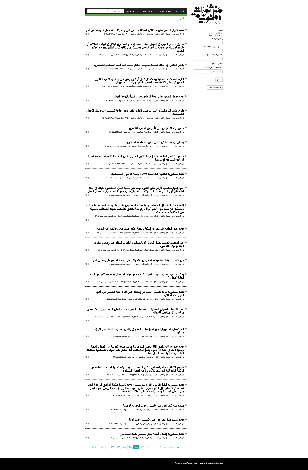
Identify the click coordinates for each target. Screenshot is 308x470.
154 (118, 447)
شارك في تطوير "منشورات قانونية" (186, 463)
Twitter (86, 34)
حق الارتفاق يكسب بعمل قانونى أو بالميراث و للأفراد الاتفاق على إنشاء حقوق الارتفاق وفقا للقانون (139, 244)
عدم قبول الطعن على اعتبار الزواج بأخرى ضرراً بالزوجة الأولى (149, 96)
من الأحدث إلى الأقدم (216, 35)
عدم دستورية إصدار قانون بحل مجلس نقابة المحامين (152, 434)
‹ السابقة (171, 447)
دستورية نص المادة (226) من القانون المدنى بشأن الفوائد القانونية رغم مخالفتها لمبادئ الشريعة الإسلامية (136, 158)
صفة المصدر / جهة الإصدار (213, 67)
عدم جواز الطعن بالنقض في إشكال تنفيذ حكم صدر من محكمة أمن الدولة (140, 228)
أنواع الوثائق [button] (179, 11)
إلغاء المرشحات (214, 87)
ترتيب (221, 30)
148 (154, 447)
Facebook (89, 34)
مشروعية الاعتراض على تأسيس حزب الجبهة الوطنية (153, 405)
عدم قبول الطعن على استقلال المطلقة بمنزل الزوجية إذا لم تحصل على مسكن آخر (135, 30)
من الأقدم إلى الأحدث (216, 33)
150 (142, 447)
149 (148, 447)
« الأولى (179, 447)
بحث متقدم (130, 11)
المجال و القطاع (217, 63)
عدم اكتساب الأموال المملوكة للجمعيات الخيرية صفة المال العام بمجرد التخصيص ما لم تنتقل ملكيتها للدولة (135, 311)
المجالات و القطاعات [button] (164, 11)
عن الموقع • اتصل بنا (215, 463)
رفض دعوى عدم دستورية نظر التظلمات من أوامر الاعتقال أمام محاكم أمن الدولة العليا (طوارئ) (136, 276)
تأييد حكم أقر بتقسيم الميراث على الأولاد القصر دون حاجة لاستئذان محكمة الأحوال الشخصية (135, 112)
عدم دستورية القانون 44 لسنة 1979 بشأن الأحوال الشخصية (147, 174)
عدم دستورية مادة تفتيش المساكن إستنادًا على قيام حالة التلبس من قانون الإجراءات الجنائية (139, 293)
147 (159, 447)
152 (130, 447)
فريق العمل (203, 463)
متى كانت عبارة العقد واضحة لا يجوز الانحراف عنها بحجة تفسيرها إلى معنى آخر (138, 260)
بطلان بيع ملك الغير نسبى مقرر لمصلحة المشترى (155, 142)
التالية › (101, 447)
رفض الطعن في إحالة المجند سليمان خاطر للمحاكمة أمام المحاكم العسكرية (139, 65)
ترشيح (219, 79)
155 (112, 447)
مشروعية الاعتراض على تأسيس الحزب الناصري (156, 128)
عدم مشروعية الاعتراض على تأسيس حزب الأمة (156, 419)
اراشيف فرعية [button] (147, 11)
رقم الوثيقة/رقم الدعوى (214, 55)
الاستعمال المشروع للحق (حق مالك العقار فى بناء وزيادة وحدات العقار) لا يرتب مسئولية (138, 331)
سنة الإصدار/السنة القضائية (213, 47)
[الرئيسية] (207, 14)
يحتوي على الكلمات (216, 39)
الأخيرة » (93, 447)
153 (124, 447)
